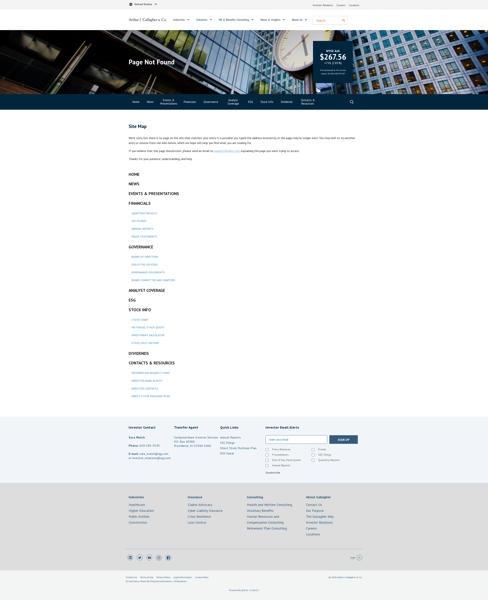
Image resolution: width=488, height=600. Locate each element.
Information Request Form (150, 373)
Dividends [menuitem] (287, 102)
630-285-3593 (150, 445)
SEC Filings (139, 221)
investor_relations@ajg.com (151, 458)
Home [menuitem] (135, 102)
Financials (140, 203)
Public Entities (139, 516)
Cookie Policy (202, 577)
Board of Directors (145, 256)
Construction (138, 522)
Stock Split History (145, 343)
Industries (179, 20)
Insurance (195, 497)
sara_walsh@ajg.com (154, 454)
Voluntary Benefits (260, 510)
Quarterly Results (144, 213)
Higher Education (141, 510)
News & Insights (270, 20)
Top (352, 558)
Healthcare (137, 504)
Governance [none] (211, 102)
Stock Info (140, 309)
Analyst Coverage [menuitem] (233, 101)
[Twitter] (140, 557)
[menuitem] (190, 102)
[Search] (344, 20)
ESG (132, 300)
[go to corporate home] (148, 19)
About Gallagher (318, 497)
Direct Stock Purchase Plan (151, 396)
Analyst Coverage (147, 290)
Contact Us (314, 504)
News (134, 183)
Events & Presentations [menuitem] (168, 101)
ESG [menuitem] (250, 102)
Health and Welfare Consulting (269, 504)
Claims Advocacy (200, 504)
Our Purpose (315, 510)
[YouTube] (149, 557)
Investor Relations (323, 5)
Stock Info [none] (267, 102)
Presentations (280, 454)
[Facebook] (168, 558)
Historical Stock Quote (148, 327)
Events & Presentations (154, 193)
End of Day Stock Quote (286, 460)
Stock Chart (140, 320)
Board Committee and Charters (153, 280)
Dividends (139, 353)
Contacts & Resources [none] (308, 101)
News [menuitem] (150, 102)
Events (322, 449)
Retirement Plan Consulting (267, 528)
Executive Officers (145, 264)
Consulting (255, 497)
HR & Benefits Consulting (234, 20)
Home (134, 174)
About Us (297, 20)
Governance (141, 247)
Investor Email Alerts (147, 380)
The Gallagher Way (320, 516)
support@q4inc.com (227, 151)
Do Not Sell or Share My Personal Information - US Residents (156, 581)
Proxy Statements (144, 236)
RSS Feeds (227, 453)
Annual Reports (142, 228)
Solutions (201, 20)
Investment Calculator (148, 335)
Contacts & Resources (152, 363)
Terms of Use (146, 577)
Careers (340, 5)
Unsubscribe (273, 472)
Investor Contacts (145, 388)
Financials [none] (190, 102)
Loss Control (197, 522)
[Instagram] (159, 558)
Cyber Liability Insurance (205, 510)
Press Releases (281, 449)
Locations (354, 5)
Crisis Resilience (199, 516)
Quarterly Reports (329, 460)
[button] (143, 5)
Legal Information (182, 577)
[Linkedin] (130, 557)
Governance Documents (148, 272)
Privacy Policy (163, 577)
